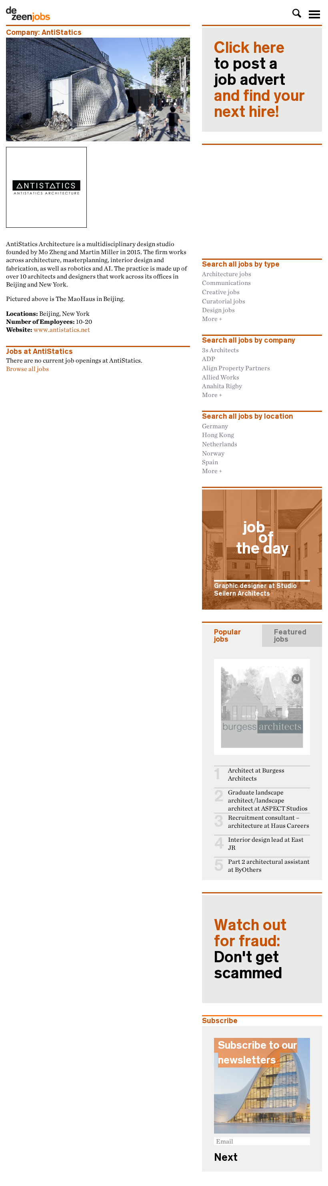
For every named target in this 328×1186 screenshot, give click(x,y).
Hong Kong (218, 435)
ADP (208, 359)
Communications (226, 283)
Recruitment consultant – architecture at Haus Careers (268, 821)
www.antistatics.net (62, 329)
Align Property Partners (236, 368)
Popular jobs (227, 635)
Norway (213, 453)
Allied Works (220, 377)
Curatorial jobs (223, 301)
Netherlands (219, 444)
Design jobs (218, 310)
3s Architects (220, 350)
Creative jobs (221, 292)
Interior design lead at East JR (266, 843)
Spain (210, 462)
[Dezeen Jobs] (28, 19)
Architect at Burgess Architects (256, 774)
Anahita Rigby (222, 386)
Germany (215, 426)
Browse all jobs (27, 369)
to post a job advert (259, 80)
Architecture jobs (226, 274)
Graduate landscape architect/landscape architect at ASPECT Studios (268, 800)
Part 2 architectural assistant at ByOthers (269, 865)
